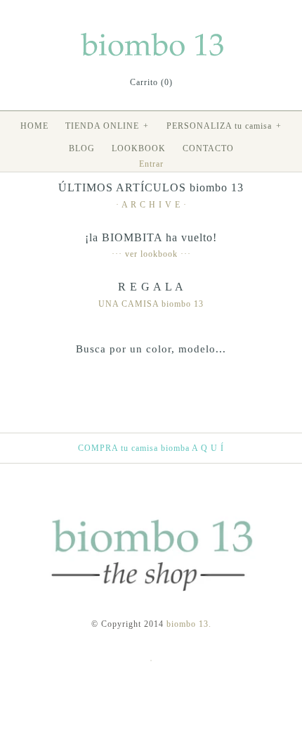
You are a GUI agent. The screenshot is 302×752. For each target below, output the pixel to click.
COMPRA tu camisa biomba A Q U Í (151, 448)
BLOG (82, 148)
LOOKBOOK (139, 148)
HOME (34, 126)
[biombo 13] (151, 35)
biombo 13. (188, 624)
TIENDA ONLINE (107, 126)
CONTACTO (208, 148)
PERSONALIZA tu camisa (224, 126)
